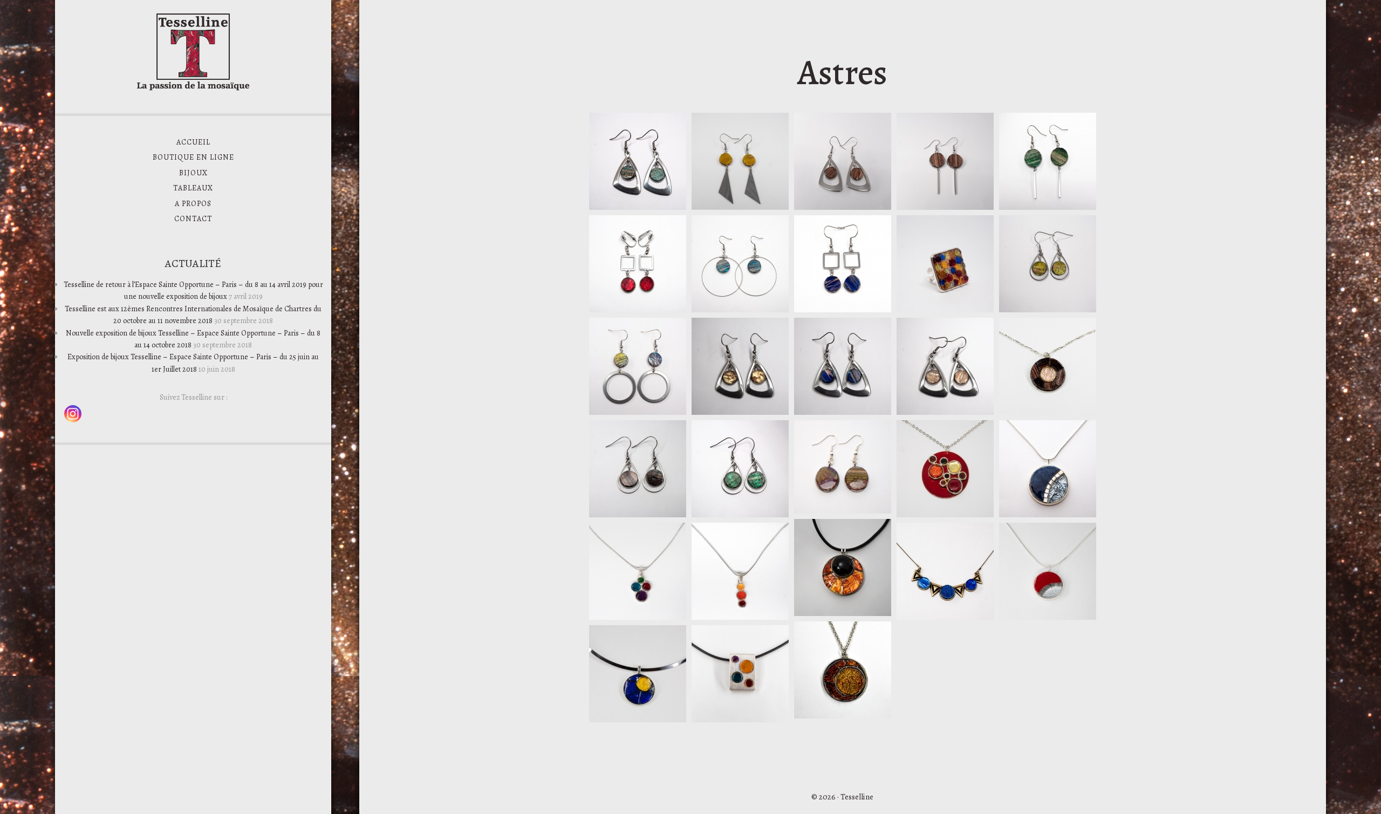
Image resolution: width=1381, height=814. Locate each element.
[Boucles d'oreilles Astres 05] (637, 515)
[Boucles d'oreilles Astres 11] (842, 310)
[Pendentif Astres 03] (637, 720)
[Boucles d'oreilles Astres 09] (740, 412)
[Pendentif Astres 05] (1047, 617)
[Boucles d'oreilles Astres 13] (1047, 207)
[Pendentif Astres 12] (945, 515)
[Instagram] (72, 413)
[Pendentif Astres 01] (1047, 412)
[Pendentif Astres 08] (740, 617)
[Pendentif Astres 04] (842, 716)
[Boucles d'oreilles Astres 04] (740, 515)
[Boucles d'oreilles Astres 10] (740, 310)
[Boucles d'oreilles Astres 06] (637, 207)
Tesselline (193, 51)
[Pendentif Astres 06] (945, 617)
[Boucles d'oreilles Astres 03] (637, 412)
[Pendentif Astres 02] (740, 720)
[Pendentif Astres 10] (1047, 515)
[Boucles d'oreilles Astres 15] (842, 207)
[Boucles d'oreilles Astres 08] (842, 412)
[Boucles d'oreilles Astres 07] (945, 412)
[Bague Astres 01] (945, 310)
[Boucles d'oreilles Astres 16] (740, 207)
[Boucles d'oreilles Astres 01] (842, 511)
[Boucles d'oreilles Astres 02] (1047, 310)
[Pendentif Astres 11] (842, 613)
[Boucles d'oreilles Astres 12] (637, 310)
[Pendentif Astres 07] (637, 617)
